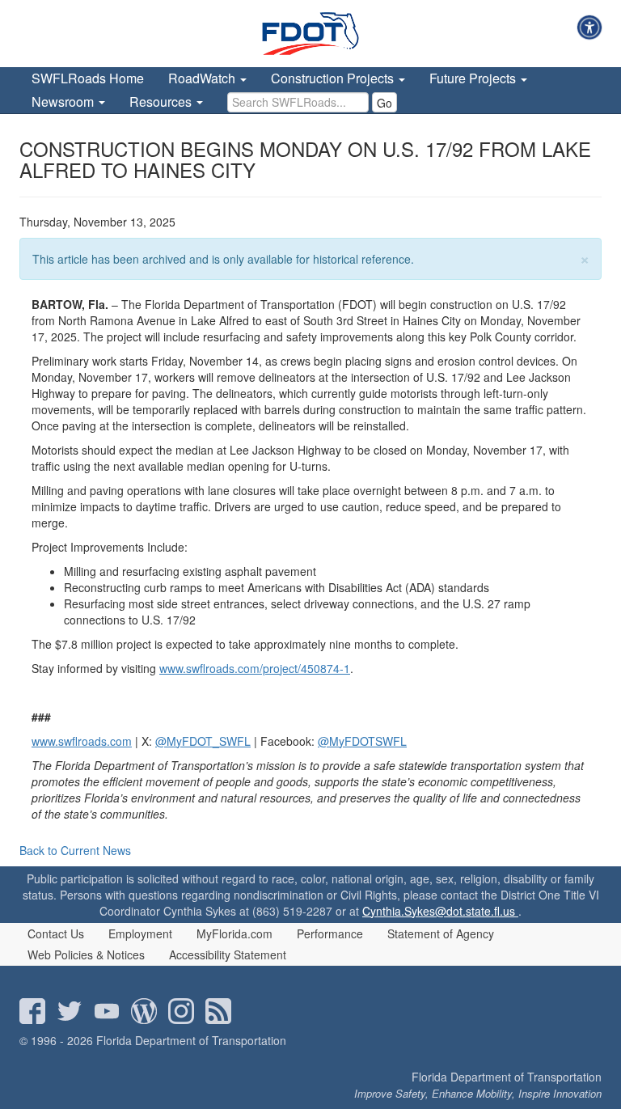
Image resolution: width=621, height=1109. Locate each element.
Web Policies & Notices (86, 954)
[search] (298, 102)
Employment (140, 933)
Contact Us (55, 933)
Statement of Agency (440, 933)
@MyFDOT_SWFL (203, 741)
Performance (330, 933)
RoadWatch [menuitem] (203, 78)
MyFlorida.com (234, 933)
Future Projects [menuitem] (474, 78)
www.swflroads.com (82, 741)
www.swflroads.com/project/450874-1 (254, 668)
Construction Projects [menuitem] (334, 78)
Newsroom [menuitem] (64, 101)
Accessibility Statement (227, 954)
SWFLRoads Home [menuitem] (88, 78)
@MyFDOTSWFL (362, 741)
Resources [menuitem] (162, 101)
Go (384, 103)
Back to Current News (75, 850)
